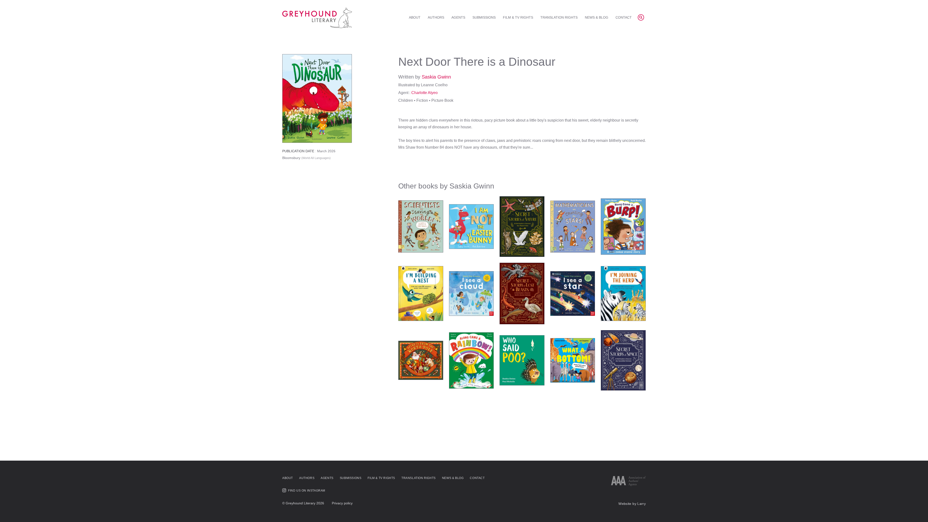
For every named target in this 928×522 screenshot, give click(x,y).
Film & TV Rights (518, 17)
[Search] (641, 17)
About (414, 17)
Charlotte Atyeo (424, 93)
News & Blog (596, 17)
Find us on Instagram (306, 490)
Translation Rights (559, 17)
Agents (458, 17)
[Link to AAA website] (628, 481)
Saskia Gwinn (436, 77)
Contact (624, 17)
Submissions (484, 17)
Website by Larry (632, 504)
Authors (436, 17)
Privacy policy (342, 503)
